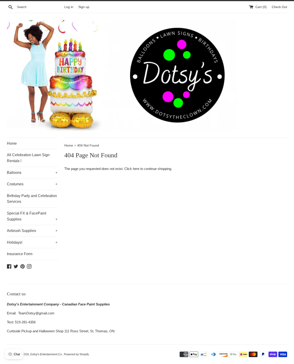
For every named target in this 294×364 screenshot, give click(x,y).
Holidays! (32, 242)
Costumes (32, 184)
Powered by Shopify (76, 354)
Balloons (32, 173)
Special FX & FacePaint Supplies (32, 216)
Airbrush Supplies (32, 231)
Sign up (83, 7)
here (136, 169)
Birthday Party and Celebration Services (32, 199)
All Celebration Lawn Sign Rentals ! (28, 158)
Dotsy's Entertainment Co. (46, 354)
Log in (68, 7)
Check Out (279, 7)
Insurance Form (19, 254)
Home (12, 143)
